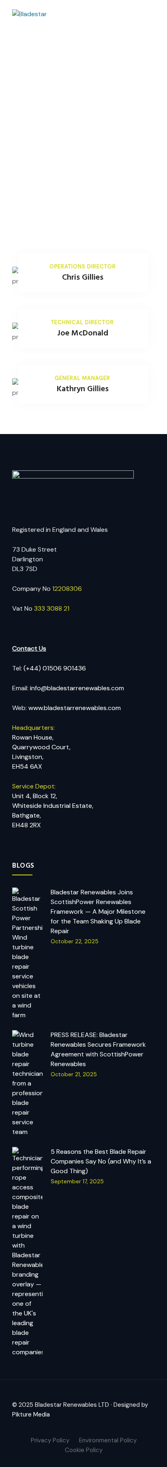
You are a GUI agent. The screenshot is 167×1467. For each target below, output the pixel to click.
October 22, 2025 (74, 941)
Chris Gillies (82, 277)
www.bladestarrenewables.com (74, 708)
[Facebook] (77, 1424)
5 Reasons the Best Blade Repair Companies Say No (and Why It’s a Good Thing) (101, 1161)
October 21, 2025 (74, 1074)
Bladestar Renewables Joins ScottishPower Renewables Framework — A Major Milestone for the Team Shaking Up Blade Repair (98, 911)
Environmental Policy (108, 1440)
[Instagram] (102, 1424)
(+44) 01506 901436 (55, 668)
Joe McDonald (82, 333)
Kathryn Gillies (83, 389)
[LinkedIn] (90, 1424)
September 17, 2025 (77, 1181)
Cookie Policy (84, 1450)
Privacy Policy (50, 1440)
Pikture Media (31, 1414)
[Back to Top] (150, 1454)
